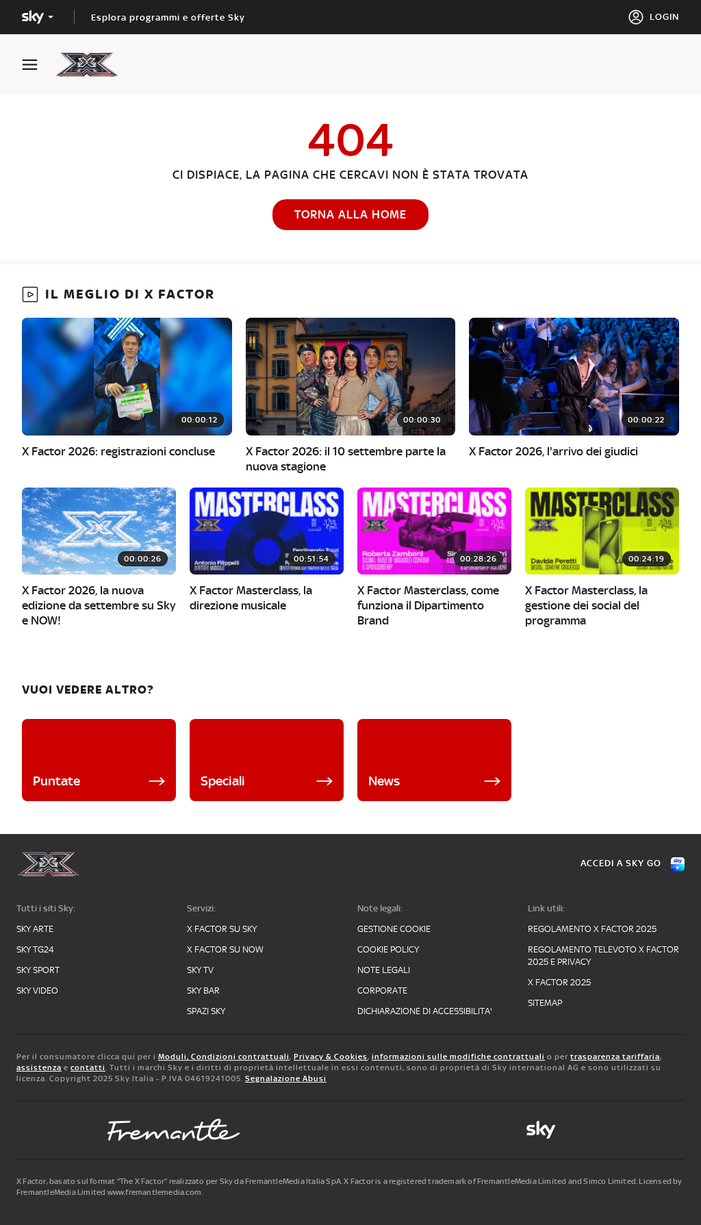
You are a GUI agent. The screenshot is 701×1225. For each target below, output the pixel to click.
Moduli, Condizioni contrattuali (224, 1056)
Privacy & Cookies (331, 1056)
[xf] (93, 64)
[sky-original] (540, 1130)
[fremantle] (173, 1129)
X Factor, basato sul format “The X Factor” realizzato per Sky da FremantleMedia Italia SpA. (179, 1181)
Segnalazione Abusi (286, 1078)
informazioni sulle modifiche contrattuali (458, 1056)
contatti (88, 1067)
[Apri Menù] (38, 64)
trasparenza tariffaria (615, 1056)
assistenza (39, 1067)
